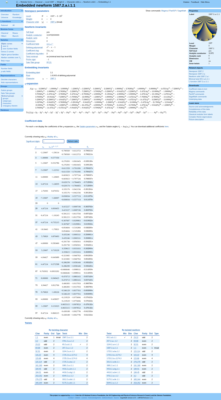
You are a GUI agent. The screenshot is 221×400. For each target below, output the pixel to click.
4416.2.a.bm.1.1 (69, 369)
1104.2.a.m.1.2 (68, 351)
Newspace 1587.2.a (197, 74)
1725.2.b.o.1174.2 (69, 355)
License (84, 398)
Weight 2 (60, 2)
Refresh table (73, 141)
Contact (71, 398)
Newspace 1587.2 (196, 71)
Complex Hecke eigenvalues (200, 117)
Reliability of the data (197, 112)
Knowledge (17, 17)
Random (16, 14)
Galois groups (6, 90)
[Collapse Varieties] (22, 40)
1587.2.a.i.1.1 (67, 337)
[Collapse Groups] (22, 86)
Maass (15, 33)
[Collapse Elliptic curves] (22, 44)
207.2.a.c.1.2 (67, 348)
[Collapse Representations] (22, 76)
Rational (4, 25)
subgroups (7, 101)
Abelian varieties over (11, 57)
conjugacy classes (10, 106)
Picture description (196, 119)
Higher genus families (10, 55)
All (13, 25)
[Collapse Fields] (22, 65)
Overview (5, 14)
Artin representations (9, 82)
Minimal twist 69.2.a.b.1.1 (199, 79)
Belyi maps (5, 61)
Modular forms (26, 2)
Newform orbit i (89, 2)
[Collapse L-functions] (22, 21)
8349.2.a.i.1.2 (67, 376)
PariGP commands (196, 94)
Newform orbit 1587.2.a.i (199, 76)
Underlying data (195, 99)
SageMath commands (198, 97)
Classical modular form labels (201, 114)
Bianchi (15, 36)
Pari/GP (172, 11)
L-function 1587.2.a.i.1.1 (199, 82)
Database (5, 110)
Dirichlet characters (9, 79)
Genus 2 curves (7, 52)
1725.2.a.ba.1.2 (68, 362)
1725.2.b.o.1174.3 (69, 358)
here (166, 126)
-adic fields (6, 71)
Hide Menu (205, 2)
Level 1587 (49, 2)
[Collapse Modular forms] (22, 29)
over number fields (10, 49)
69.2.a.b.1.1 (67, 344)
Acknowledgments (94, 398)
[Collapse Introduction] (22, 11)
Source (116, 398)
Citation (186, 2)
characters (7, 103)
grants (72, 395)
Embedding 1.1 (104, 2)
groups (5, 98)
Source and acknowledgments (201, 107)
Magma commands (197, 92)
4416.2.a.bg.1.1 (68, 372)
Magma (164, 11)
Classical (38, 2)
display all (52, 137)
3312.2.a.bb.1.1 (68, 379)
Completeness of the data (199, 109)
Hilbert (3, 36)
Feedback (195, 2)
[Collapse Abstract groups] (22, 96)
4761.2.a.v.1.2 (68, 341)
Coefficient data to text (198, 89)
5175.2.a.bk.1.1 (68, 383)
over (5, 46)
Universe (4, 17)
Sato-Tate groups (8, 93)
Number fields (6, 68)
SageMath (182, 11)
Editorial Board (107, 398)
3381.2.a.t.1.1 (68, 365)
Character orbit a (74, 2)
